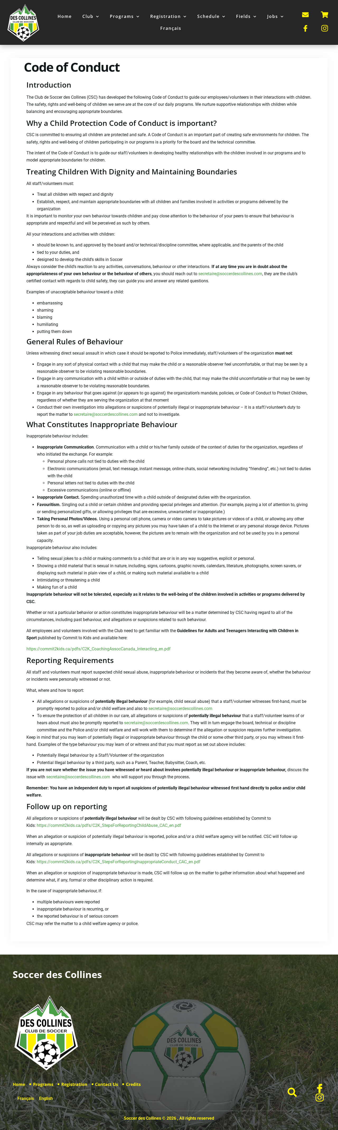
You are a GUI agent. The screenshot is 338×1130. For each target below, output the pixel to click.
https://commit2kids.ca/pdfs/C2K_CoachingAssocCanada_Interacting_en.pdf (98, 648)
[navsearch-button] (293, 1093)
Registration (165, 16)
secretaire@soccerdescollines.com (230, 273)
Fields (243, 16)
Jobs (272, 16)
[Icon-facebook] (319, 1088)
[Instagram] (319, 1097)
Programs (122, 16)
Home (65, 16)
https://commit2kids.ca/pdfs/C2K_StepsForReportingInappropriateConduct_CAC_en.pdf (118, 861)
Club (87, 16)
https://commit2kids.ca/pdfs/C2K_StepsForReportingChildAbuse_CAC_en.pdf (109, 825)
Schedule (208, 16)
